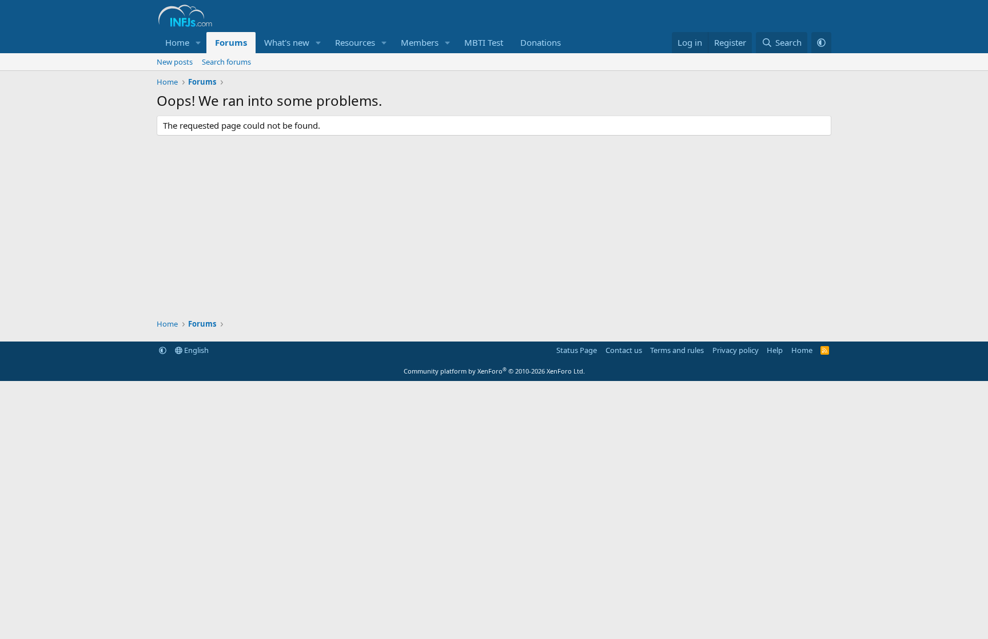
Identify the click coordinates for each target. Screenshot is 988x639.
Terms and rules (677, 350)
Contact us (623, 350)
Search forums (226, 62)
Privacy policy (735, 350)
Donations (540, 42)
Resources (355, 42)
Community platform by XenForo (494, 371)
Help (775, 350)
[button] (198, 42)
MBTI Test (483, 42)
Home (177, 42)
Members (420, 42)
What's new (286, 42)
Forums (231, 42)
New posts (175, 62)
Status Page (576, 350)
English (195, 350)
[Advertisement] (494, 227)
